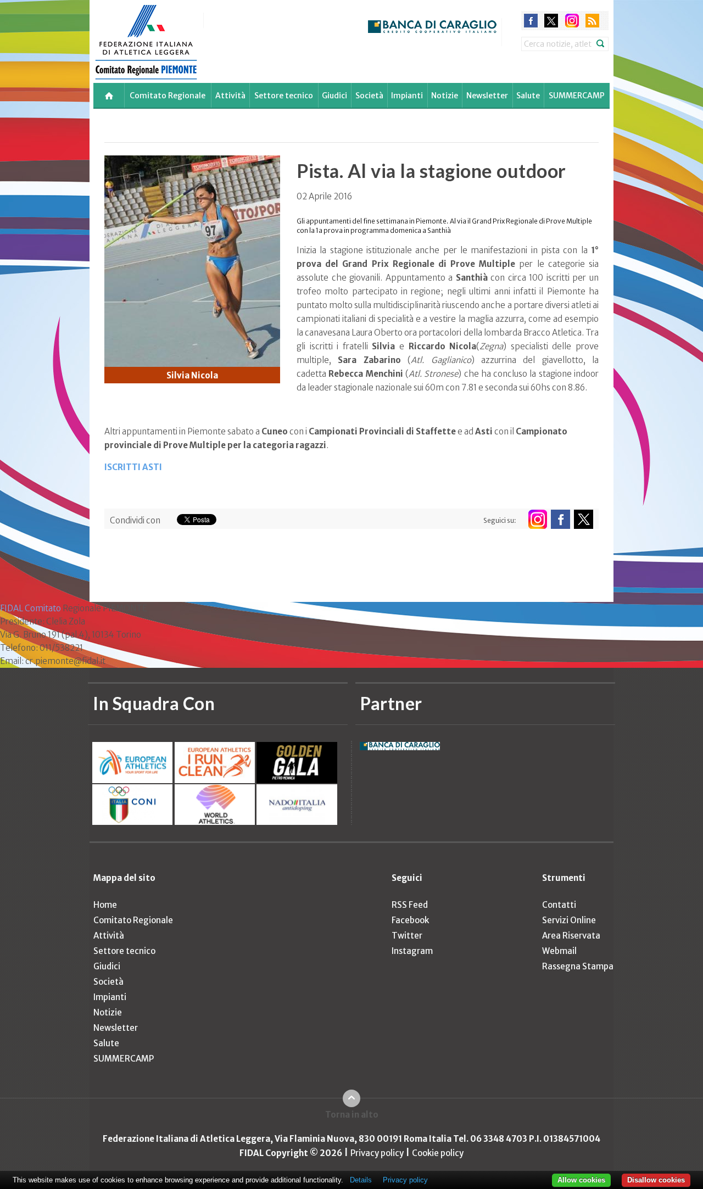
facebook (531, 20)
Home (105, 905)
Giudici (334, 96)
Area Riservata (571, 935)
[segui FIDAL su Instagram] (537, 519)
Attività (230, 96)
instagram (572, 20)
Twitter (407, 935)
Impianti (407, 96)
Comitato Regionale (167, 96)
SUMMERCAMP (577, 96)
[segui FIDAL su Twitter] (583, 519)
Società (369, 96)
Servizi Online (569, 920)
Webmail (559, 951)
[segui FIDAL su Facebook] (560, 519)
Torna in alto (351, 1114)
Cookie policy (438, 1153)
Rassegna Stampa (577, 966)
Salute (528, 96)
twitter (551, 20)
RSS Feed (410, 905)
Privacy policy (377, 1153)
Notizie (444, 96)
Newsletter (487, 96)
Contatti (559, 905)
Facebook (410, 920)
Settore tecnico (283, 96)
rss (592, 20)
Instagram (412, 951)
